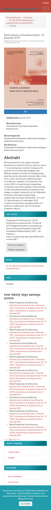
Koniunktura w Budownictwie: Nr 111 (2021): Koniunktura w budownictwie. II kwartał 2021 (28, 338)
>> (18, 439)
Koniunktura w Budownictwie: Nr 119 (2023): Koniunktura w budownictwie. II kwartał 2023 (28, 405)
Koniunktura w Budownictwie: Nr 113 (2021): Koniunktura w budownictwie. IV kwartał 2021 (28, 365)
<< (5, 439)
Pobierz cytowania (16, 250)
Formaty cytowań (16, 245)
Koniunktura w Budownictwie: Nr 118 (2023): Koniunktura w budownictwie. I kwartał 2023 (28, 351)
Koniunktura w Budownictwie (20, 9)
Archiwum (28, 18)
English (11, 458)
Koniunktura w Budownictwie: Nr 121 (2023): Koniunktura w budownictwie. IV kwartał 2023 (28, 324)
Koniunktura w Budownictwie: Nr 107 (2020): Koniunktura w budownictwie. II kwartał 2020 (28, 432)
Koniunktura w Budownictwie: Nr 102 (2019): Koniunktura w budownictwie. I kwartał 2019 (28, 378)
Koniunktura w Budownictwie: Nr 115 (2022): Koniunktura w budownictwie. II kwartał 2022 (28, 419)
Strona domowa (13, 18)
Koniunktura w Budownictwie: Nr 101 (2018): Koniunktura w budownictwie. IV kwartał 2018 (28, 392)
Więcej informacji (25, 499)
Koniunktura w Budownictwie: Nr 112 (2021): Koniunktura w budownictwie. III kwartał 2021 (28, 311)
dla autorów (13, 482)
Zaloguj (45, 3)
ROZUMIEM (25, 504)
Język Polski (13, 452)
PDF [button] (25, 112)
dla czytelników (15, 476)
